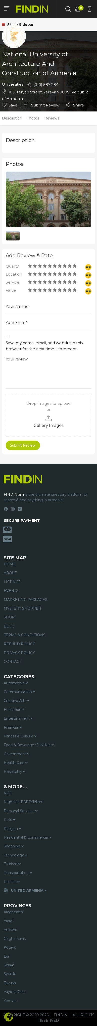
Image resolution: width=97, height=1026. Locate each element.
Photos (33, 118)
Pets (8, 819)
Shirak (9, 965)
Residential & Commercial (26, 837)
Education (13, 709)
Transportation (17, 872)
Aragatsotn (13, 912)
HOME (10, 564)
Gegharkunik (15, 938)
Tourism (11, 864)
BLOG (9, 626)
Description (12, 118)
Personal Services (19, 811)
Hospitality (13, 772)
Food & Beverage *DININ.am (29, 745)
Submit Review (44, 105)
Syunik (9, 974)
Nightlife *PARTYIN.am (24, 802)
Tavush (10, 983)
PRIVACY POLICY (19, 653)
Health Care (14, 762)
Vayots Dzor (14, 991)
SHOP (9, 617)
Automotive (15, 683)
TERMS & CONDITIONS (24, 635)
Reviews (51, 118)
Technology (14, 855)
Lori (7, 956)
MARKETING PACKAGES (25, 599)
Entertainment (17, 718)
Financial (12, 727)
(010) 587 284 (45, 84)
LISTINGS (12, 582)
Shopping (12, 846)
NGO (8, 793)
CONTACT (12, 661)
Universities (12, 84)
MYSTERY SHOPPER (22, 608)
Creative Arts (15, 700)
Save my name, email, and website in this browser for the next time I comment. (44, 345)
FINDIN (60, 1015)
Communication (18, 692)
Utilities (10, 881)
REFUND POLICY (19, 644)
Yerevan (11, 1000)
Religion (11, 828)
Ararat (9, 921)
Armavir (10, 929)
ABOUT (10, 573)
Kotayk (10, 947)
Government (15, 754)
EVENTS (11, 590)
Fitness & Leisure (19, 736)
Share (78, 105)
